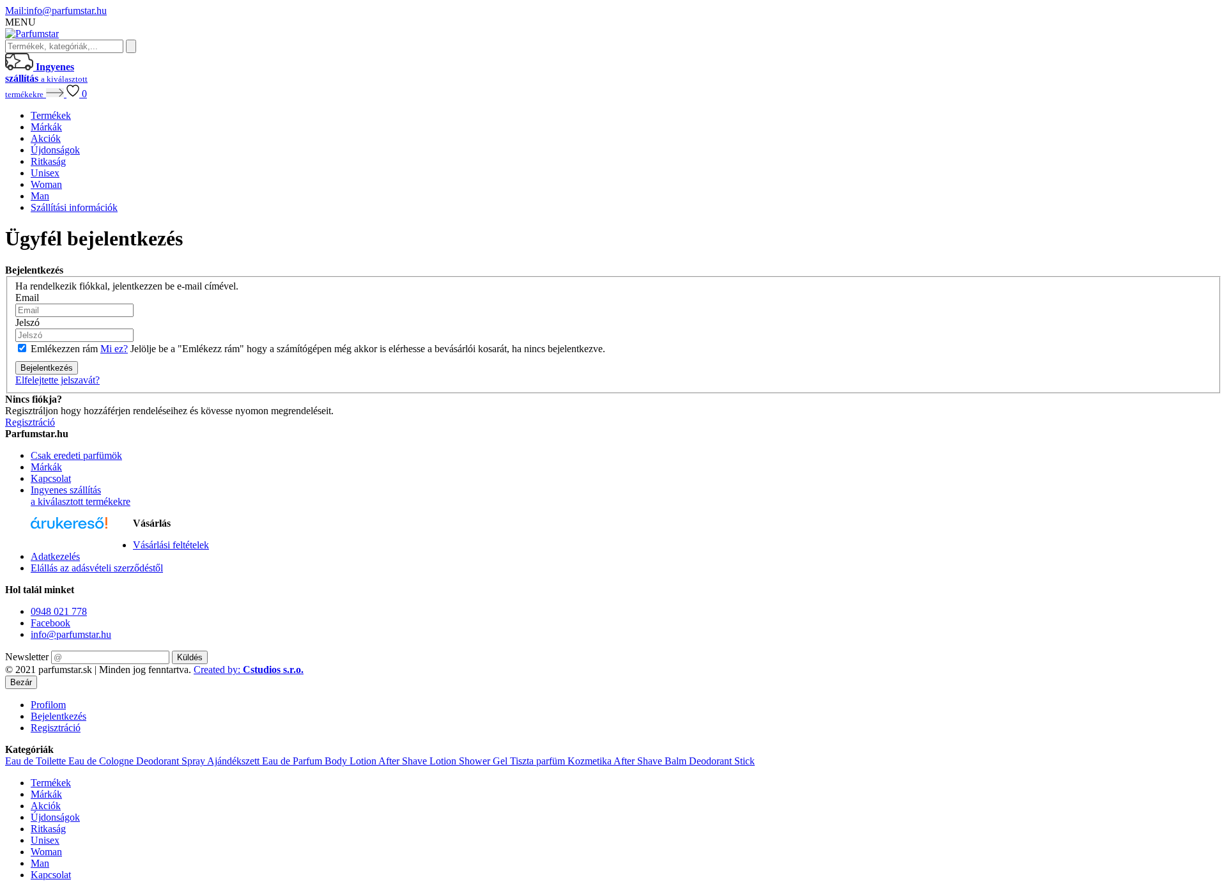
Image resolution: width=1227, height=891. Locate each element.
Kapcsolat (51, 478)
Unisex (45, 172)
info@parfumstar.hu (56, 10)
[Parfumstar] (32, 33)
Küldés (190, 657)
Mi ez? (114, 348)
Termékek (51, 115)
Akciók (46, 138)
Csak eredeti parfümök (76, 455)
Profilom (48, 704)
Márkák (46, 126)
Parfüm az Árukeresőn (66, 546)
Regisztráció (56, 727)
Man (40, 195)
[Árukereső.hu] (69, 529)
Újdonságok (55, 149)
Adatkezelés (55, 556)
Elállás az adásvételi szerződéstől (97, 567)
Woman (46, 184)
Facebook (50, 622)
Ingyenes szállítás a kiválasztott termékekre (80, 495)
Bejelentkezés (58, 716)
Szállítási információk (74, 207)
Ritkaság (48, 161)
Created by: (249, 669)
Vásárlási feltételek (171, 544)
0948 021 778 (59, 611)
